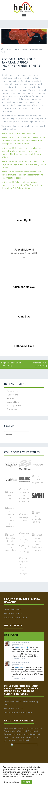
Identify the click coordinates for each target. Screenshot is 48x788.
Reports (10, 398)
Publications (12, 395)
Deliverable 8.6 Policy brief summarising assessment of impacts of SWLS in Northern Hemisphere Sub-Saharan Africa (21, 185)
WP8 (3, 52)
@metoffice (20, 647)
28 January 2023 (18, 658)
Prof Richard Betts (20, 642)
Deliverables (12, 391)
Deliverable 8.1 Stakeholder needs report (19, 133)
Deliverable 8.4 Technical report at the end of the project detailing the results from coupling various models (23, 164)
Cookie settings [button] (11, 782)
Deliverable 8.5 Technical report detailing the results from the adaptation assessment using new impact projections (22, 175)
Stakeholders (13, 402)
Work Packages (37, 49)
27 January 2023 (18, 678)
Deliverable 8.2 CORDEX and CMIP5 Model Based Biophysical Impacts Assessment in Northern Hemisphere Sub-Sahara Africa (23, 141)
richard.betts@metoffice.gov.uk (18, 713)
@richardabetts (17, 645)
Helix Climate (22, 49)
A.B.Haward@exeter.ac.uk (15, 618)
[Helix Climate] (24, 7)
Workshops (12, 409)
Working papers (14, 405)
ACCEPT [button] (26, 782)
